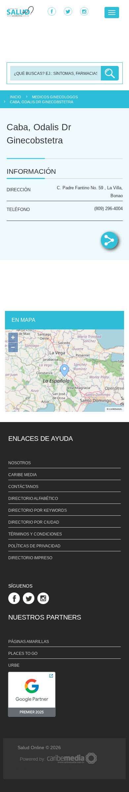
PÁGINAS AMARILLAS (28, 641)
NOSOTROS (19, 463)
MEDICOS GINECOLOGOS (55, 97)
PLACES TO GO (22, 653)
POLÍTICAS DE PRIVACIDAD (34, 546)
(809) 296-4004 (108, 208)
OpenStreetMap (114, 389)
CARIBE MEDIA (22, 474)
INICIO (15, 97)
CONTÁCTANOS (23, 486)
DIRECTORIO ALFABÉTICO (33, 498)
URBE (14, 665)
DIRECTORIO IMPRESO (30, 558)
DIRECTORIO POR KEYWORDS (37, 510)
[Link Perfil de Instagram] (44, 597)
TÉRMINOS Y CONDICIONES (35, 534)
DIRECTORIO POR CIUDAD (33, 522)
